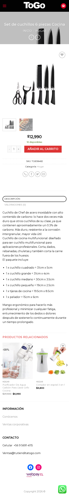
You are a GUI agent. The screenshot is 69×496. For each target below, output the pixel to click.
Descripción (12, 199)
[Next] (61, 83)
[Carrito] (63, 6)
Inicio (27, 30)
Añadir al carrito (43, 149)
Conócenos (10, 416)
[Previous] (8, 83)
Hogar (41, 30)
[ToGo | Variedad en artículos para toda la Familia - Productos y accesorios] (34, 6)
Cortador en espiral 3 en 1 (50, 384)
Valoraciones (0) (15, 204)
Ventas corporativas (15, 424)
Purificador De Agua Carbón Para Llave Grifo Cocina (16, 387)
